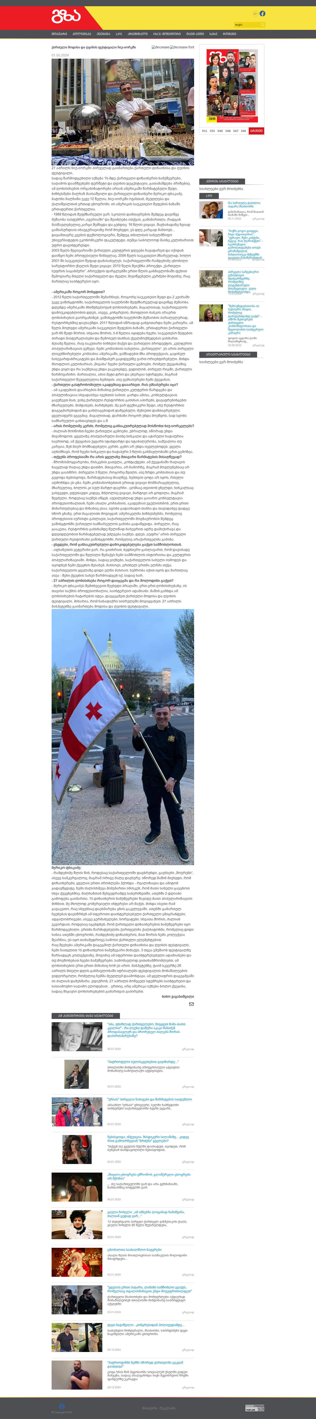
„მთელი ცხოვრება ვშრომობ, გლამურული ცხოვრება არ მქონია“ (148, 1176)
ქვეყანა (103, 34)
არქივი (256, 131)
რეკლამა (168, 1408)
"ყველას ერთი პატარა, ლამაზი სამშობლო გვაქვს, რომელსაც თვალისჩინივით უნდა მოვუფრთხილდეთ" (149, 1289)
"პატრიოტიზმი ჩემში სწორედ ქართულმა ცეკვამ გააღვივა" (145, 1364)
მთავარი (59, 34)
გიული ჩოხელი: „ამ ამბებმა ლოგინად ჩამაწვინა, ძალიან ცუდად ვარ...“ (146, 1214)
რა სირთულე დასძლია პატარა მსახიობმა (244, 204)
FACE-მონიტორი (167, 34)
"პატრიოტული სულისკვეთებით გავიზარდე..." (143, 1062)
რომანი (229, 34)
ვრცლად (188, 1049)
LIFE (119, 34)
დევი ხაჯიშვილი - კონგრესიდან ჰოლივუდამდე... (145, 1325)
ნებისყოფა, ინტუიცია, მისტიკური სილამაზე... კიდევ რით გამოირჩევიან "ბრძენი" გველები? (148, 1139)
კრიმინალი (138, 34)
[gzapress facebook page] (262, 14)
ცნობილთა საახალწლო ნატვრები (134, 1250)
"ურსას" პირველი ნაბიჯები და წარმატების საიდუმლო (149, 1099)
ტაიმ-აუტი (195, 34)
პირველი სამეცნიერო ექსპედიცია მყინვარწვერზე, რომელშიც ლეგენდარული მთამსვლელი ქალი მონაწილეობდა (243, 282)
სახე (213, 34)
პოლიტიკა (82, 34)
